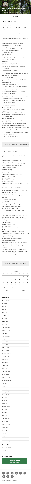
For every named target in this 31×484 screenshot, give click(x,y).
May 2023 (4, 333)
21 (3, 285)
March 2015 (5, 427)
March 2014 (5, 436)
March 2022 (5, 342)
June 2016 (4, 412)
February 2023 (6, 336)
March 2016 (5, 415)
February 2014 (6, 439)
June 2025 (4, 309)
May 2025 (4, 312)
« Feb (7, 290)
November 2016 (6, 406)
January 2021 (5, 350)
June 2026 (4, 306)
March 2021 (5, 345)
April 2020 (5, 365)
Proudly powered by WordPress (9, 480)
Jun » (23, 290)
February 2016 (6, 418)
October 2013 (5, 445)
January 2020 (5, 374)
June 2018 (4, 397)
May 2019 (4, 383)
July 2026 (4, 303)
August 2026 (5, 300)
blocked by (17, 461)
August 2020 (5, 359)
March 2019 (5, 386)
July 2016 (4, 409)
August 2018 (5, 395)
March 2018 (5, 403)
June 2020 (4, 362)
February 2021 (5, 347)
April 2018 (4, 400)
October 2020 (5, 356)
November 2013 (6, 442)
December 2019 (6, 377)
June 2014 (4, 430)
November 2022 (6, 339)
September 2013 (6, 447)
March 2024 (5, 324)
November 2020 (6, 353)
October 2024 (5, 315)
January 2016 (5, 421)
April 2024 (5, 321)
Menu (16, 16)
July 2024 (4, 318)
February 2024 (6, 327)
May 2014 (4, 433)
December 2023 (6, 330)
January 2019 (5, 392)
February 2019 (6, 389)
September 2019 (6, 380)
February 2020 (6, 371)
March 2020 (5, 368)
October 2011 (5, 450)
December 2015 (6, 424)
